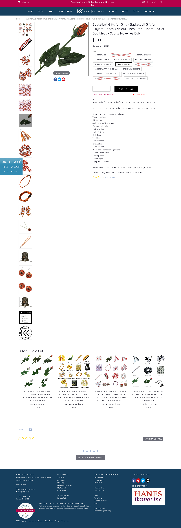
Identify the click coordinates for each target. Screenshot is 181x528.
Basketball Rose (123, 64)
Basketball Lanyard (143, 64)
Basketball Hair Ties (122, 59)
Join (154, 2)
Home (30, 11)
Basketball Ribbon (102, 59)
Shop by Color (99, 490)
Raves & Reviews (100, 501)
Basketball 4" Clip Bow (121, 55)
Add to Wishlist (141, 94)
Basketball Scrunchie (103, 64)
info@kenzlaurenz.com (26, 489)
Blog (136, 11)
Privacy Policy (62, 498)
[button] (153, 439)
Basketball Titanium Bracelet (106, 74)
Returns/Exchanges (64, 485)
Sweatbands (98, 480)
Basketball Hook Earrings (133, 74)
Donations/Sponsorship (102, 511)
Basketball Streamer (143, 55)
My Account (61, 488)
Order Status (62, 490)
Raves (125, 11)
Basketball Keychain (143, 59)
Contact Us (61, 480)
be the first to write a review (90, 458)
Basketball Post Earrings (136, 78)
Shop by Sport (99, 488)
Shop (41, 11)
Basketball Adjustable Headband (108, 78)
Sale (51, 11)
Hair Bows (98, 483)
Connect (149, 11)
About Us (60, 478)
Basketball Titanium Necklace (106, 69)
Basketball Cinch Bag (131, 69)
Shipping (60, 483)
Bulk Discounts (99, 508)
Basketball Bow (101, 55)
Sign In (145, 2)
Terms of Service (63, 495)
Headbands (98, 478)
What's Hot (65, 11)
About (113, 11)
